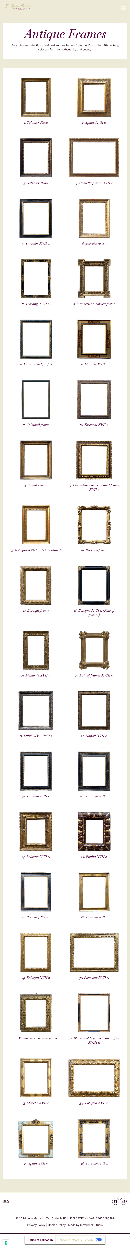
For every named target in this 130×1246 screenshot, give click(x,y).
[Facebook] (115, 1201)
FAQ (6, 1201)
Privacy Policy (36, 1225)
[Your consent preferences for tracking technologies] (6, 1243)
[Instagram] (123, 1201)
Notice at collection (40, 1240)
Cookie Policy (57, 1225)
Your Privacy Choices (76, 1239)
